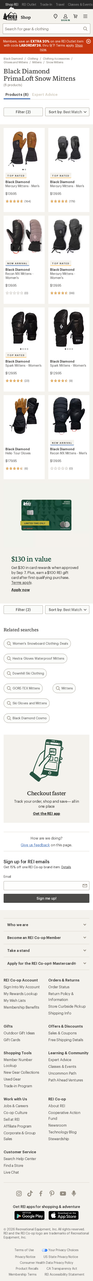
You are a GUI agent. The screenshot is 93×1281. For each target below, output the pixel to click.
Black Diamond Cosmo (30, 718)
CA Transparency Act (61, 1268)
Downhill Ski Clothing (28, 673)
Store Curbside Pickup (67, 1006)
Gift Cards (12, 1040)
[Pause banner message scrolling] (88, 41)
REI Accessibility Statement (64, 1274)
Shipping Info (59, 1013)
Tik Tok (30, 1193)
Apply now (20, 589)
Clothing (33, 58)
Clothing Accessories (56, 58)
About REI (56, 1106)
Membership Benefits (21, 1007)
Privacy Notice (25, 1257)
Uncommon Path (62, 1073)
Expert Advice (45, 94)
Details (66, 867)
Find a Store (13, 1165)
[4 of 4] (27, 349)
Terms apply (21, 582)
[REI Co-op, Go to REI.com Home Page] (10, 16)
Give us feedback (35, 845)
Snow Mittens (54, 62)
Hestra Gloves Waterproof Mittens (39, 658)
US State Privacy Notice (61, 1257)
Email (7, 876)
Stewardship (58, 1139)
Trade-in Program (18, 1086)
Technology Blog (62, 1132)
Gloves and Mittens (16, 62)
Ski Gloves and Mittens (30, 703)
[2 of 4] (23, 349)
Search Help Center (20, 1158)
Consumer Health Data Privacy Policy (46, 1262)
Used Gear (12, 1079)
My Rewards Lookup (20, 993)
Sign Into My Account (22, 987)
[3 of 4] (25, 349)
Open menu (85, 16)
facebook (41, 1193)
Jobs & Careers (16, 1106)
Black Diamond (13, 58)
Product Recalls (27, 1268)
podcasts (74, 1193)
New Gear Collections (21, 1072)
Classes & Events (62, 1066)
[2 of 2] (25, 169)
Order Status (59, 987)
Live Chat (11, 1172)
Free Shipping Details (65, 1040)
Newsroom (57, 1125)
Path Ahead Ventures (65, 1080)
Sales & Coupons (62, 1033)
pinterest (52, 1193)
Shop (26, 17)
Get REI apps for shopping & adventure (46, 1206)
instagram (19, 1193)
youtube (63, 1193)
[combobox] (46, 29)
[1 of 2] (23, 169)
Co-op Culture (15, 1112)
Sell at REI (12, 1119)
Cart (75, 16)
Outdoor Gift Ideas (19, 1033)
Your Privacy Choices (63, 1250)
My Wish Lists (15, 1000)
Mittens (36, 62)
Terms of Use (24, 1250)
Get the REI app (46, 813)
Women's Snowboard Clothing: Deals (40, 643)
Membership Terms (23, 1274)
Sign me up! (46, 898)
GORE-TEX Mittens (26, 688)
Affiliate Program (17, 1126)
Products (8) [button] (16, 94)
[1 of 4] (21, 349)
